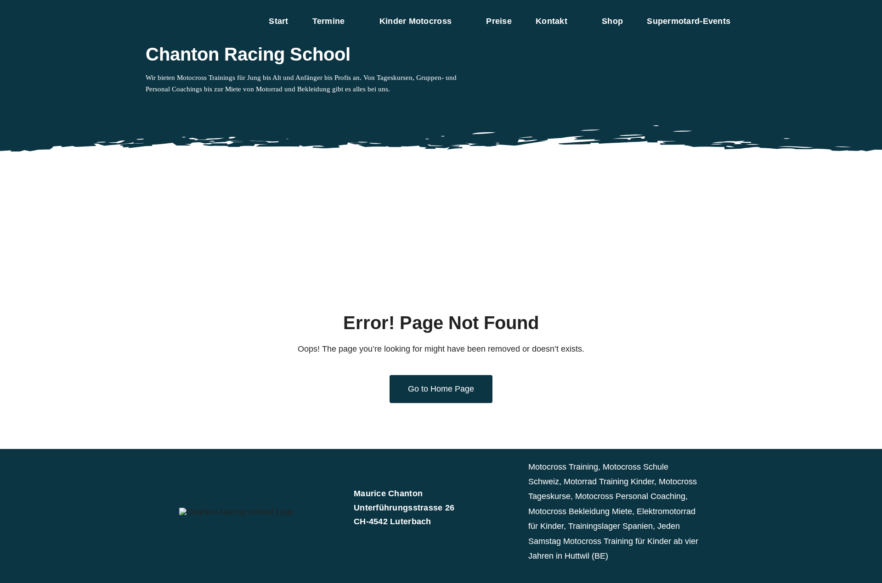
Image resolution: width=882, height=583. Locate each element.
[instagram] (163, 108)
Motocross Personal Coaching (630, 496)
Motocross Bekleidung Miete (580, 511)
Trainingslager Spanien (610, 526)
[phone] (207, 108)
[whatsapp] (178, 108)
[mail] (192, 108)
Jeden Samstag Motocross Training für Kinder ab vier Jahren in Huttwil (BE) (613, 541)
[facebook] (148, 108)
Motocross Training (563, 466)
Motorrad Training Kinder (609, 481)
